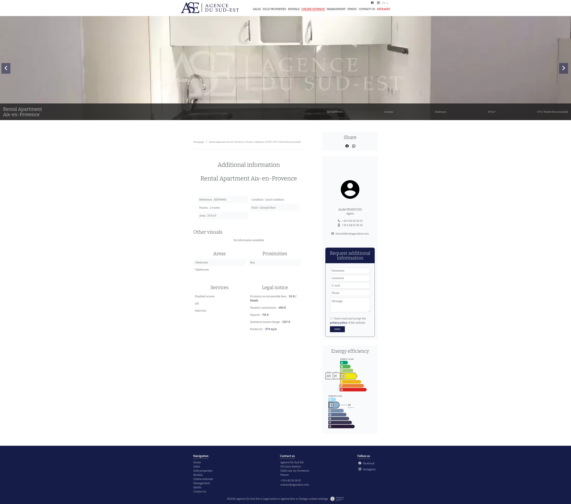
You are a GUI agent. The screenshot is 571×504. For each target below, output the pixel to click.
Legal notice (270, 498)
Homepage (198, 142)
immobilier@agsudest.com (352, 233)
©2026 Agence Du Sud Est (243, 498)
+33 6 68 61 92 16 (352, 225)
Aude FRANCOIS (350, 209)
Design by (340, 499)
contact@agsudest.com (294, 484)
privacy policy (338, 322)
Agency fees (287, 498)
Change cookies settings (313, 498)
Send (337, 329)
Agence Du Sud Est (292, 462)
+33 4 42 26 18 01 (352, 220)
